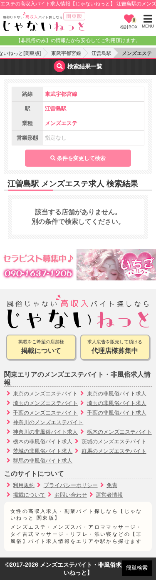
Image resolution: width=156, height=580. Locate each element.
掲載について (29, 495)
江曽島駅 (101, 53)
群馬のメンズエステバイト (114, 451)
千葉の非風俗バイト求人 (116, 413)
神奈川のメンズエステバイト (48, 422)
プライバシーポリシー (71, 485)
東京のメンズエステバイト (45, 393)
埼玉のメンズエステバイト (45, 403)
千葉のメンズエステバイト (45, 413)
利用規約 (24, 485)
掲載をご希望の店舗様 (41, 347)
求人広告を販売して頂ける (114, 347)
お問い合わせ (70, 495)
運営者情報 (109, 495)
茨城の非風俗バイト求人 (42, 451)
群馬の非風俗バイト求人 (42, 461)
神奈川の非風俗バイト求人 (45, 432)
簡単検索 (137, 568)
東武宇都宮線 (66, 53)
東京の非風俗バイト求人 (116, 393)
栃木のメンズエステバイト (119, 432)
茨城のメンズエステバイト (114, 441)
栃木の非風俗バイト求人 (42, 441)
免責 (111, 485)
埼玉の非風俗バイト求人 (116, 403)
